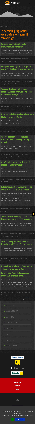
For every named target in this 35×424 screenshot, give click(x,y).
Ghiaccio (10, 340)
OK (12, 419)
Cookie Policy (20, 419)
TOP (17, 401)
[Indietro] (12, 299)
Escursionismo (13, 322)
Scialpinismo (12, 346)
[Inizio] (8, 299)
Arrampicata (12, 311)
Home (2, 26)
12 (23, 299)
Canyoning (11, 305)
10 (15, 299)
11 (19, 299)
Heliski (9, 334)
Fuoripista (11, 328)
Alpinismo (11, 317)
